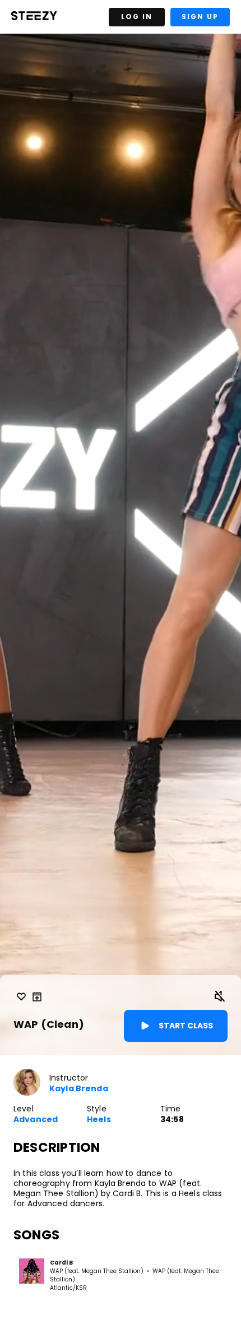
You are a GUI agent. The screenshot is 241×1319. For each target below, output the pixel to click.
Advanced (35, 1119)
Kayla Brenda (78, 1088)
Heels (99, 1119)
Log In (136, 16)
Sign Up (200, 16)
